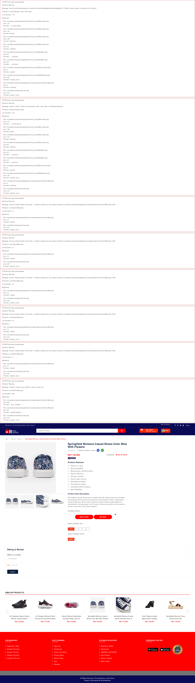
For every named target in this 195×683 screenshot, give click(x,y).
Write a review (90, 450)
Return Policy (58, 658)
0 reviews (80, 450)
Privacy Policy (59, 655)
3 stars (12, 565)
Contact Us (58, 649)
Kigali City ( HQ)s (13, 646)
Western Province (13, 655)
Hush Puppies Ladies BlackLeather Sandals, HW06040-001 (149, 618)
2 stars (10, 565)
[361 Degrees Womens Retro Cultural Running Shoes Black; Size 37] (45, 605)
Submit (12, 572)
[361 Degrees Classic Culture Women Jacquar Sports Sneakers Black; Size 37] (19, 605)
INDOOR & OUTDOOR (109, 652)
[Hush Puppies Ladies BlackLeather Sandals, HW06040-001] (149, 605)
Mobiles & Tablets (107, 646)
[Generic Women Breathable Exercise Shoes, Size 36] (71, 605)
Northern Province (13, 649)
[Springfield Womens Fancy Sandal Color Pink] (175, 605)
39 (86, 529)
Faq (55, 661)
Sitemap (57, 664)
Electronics (105, 649)
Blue (71, 539)
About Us (57, 646)
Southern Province (13, 658)
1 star (8, 565)
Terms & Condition (60, 652)
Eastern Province (13, 652)
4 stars (14, 565)
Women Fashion (16, 439)
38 (78, 529)
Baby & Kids (105, 661)
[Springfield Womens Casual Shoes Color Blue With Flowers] (97, 605)
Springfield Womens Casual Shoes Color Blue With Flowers (45, 439)
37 (71, 529)
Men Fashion (105, 655)
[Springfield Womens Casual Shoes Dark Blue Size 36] (123, 605)
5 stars (16, 565)
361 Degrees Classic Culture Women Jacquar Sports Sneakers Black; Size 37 (19, 618)
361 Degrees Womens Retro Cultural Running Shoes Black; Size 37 (45, 618)
